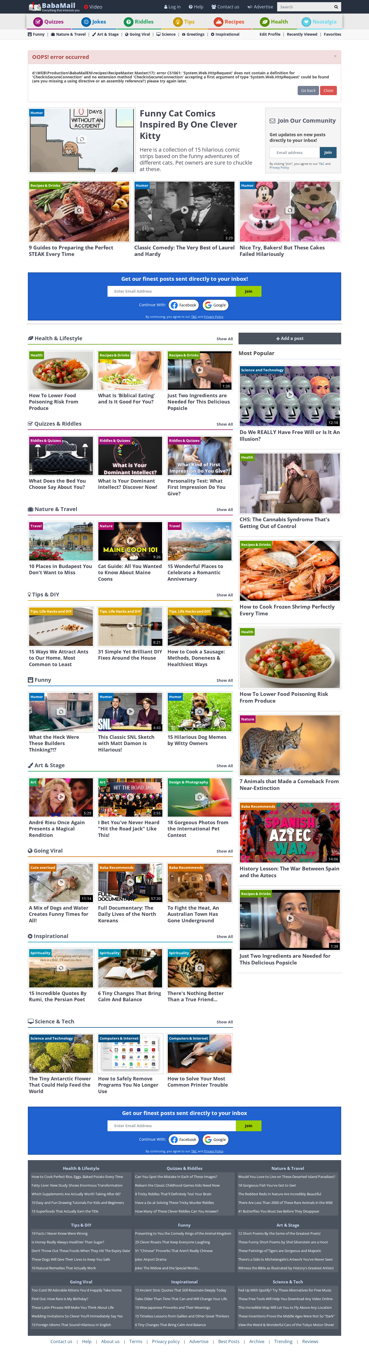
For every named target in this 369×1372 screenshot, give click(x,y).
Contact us (228, 7)
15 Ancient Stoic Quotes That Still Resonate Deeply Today (180, 1290)
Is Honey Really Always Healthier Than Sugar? (68, 1242)
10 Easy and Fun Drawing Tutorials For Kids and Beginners (78, 1202)
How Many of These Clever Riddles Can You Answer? (177, 1211)
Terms (135, 1341)
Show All (225, 338)
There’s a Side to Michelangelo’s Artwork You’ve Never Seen (285, 1259)
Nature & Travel (71, 34)
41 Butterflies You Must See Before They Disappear (278, 1211)
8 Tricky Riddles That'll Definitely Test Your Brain (173, 1193)
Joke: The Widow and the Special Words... (167, 1268)
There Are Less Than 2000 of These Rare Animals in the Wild (285, 1202)
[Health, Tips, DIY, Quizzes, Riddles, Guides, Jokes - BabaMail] (54, 6)
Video (95, 7)
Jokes (99, 21)
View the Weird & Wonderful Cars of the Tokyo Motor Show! (286, 1324)
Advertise (263, 7)
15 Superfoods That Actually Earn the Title (65, 1211)
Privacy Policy (279, 167)
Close (328, 90)
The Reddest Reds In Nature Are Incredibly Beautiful (279, 1193)
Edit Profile (270, 34)
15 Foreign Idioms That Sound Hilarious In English (71, 1324)
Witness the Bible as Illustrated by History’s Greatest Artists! (286, 1268)
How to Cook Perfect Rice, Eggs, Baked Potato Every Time (77, 1176)
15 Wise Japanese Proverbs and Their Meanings (172, 1307)
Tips (189, 21)
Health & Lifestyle (81, 1168)
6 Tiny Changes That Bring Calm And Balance (170, 1324)
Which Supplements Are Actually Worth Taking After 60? (76, 1193)
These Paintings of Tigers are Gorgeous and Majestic (279, 1250)
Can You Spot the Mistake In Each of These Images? (176, 1176)
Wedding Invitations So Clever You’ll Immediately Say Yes (77, 1316)
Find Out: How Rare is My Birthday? (60, 1298)
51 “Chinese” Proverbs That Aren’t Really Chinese (174, 1250)
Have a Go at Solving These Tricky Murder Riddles (174, 1202)
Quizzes (53, 21)
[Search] (336, 6)
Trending (283, 1341)
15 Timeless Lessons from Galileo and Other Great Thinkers (182, 1316)
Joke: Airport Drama (150, 1259)
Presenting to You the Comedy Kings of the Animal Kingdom (183, 1233)
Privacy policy (166, 1341)
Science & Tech (288, 1281)
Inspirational (227, 34)
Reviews (310, 1341)
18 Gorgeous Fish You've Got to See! (267, 1185)
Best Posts (229, 1341)
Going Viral (140, 34)
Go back (308, 90)
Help (198, 7)
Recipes (234, 21)
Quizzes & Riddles (184, 1168)
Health (279, 21)
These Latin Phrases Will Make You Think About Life (73, 1307)
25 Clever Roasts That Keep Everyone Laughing (172, 1242)
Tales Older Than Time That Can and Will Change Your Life (181, 1298)
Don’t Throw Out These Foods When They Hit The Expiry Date (81, 1250)
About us (110, 1341)
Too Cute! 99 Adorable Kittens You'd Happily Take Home (77, 1290)
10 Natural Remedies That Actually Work (64, 1268)
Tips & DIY (81, 1225)
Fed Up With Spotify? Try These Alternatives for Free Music (284, 1290)
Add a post (292, 338)
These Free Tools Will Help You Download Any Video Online (285, 1298)
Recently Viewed (302, 34)
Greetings (195, 34)
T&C (321, 164)
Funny (39, 34)
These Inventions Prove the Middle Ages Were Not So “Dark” (286, 1316)
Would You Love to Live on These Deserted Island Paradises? (286, 1176)
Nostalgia (325, 21)
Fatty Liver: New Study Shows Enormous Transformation (77, 1185)
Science (169, 34)
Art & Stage (108, 34)
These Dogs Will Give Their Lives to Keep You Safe (71, 1259)
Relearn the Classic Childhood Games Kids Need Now (177, 1185)
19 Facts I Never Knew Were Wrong (60, 1233)
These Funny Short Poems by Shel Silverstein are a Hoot (283, 1242)
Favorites (332, 34)
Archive (256, 1341)
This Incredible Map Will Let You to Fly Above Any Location (285, 1307)
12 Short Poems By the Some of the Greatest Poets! (279, 1233)
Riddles (144, 21)
